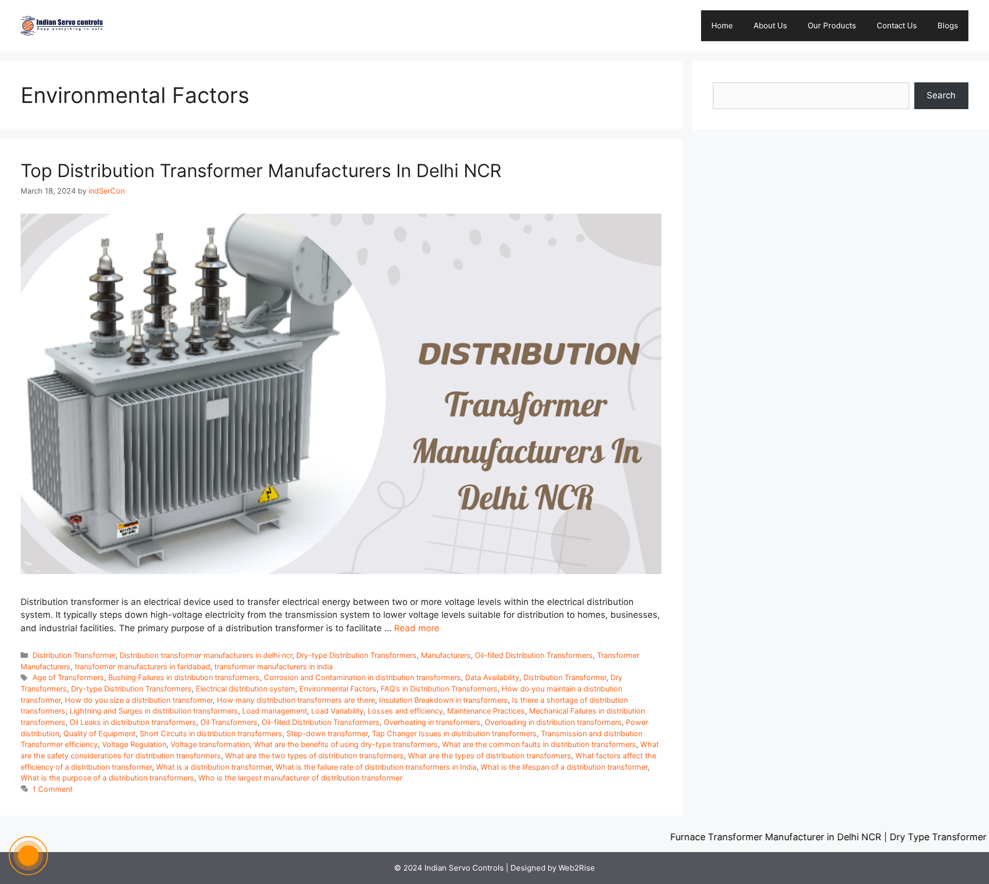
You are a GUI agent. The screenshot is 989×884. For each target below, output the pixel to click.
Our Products (832, 25)
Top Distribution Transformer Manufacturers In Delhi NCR (261, 170)
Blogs (947, 25)
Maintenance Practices (486, 710)
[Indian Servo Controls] (62, 25)
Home (722, 25)
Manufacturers (446, 655)
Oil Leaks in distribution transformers (133, 722)
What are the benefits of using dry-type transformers (346, 744)
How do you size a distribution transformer (139, 700)
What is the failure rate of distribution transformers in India (376, 766)
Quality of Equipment (99, 733)
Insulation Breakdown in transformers (443, 700)
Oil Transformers (229, 722)
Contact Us (897, 25)
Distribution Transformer (73, 655)
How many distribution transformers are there (296, 700)
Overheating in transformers (432, 722)
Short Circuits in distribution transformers (211, 733)
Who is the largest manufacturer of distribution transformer (300, 777)
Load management (274, 710)
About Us (770, 25)
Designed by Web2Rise (552, 868)
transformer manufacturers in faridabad (142, 666)
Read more (416, 628)
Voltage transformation (210, 744)
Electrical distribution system (245, 688)
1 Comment (52, 789)
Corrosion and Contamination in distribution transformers (362, 677)
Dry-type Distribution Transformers (356, 655)
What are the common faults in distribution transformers (539, 744)
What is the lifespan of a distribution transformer (564, 766)
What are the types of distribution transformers (489, 755)
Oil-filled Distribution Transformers (534, 655)
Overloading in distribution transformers (553, 722)
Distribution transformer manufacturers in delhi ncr (206, 655)
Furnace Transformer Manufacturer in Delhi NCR (744, 836)
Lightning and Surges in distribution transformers (154, 710)
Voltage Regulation (134, 744)
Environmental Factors (338, 688)
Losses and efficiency (405, 710)
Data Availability (492, 677)
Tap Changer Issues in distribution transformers (454, 733)
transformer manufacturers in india (273, 666)
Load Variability (337, 710)
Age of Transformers (68, 677)
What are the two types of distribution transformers (314, 755)
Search (941, 95)
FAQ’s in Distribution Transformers (439, 688)
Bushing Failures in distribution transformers (184, 677)
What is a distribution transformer (213, 766)
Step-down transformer (327, 733)
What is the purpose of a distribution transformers (107, 777)
